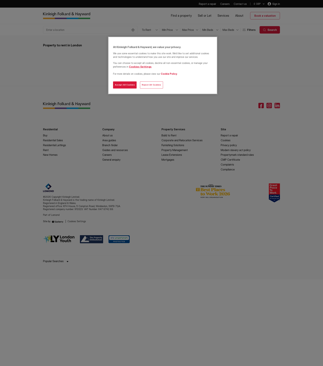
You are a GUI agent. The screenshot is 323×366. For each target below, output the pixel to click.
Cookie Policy (169, 73)
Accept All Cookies (125, 85)
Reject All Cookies (151, 85)
